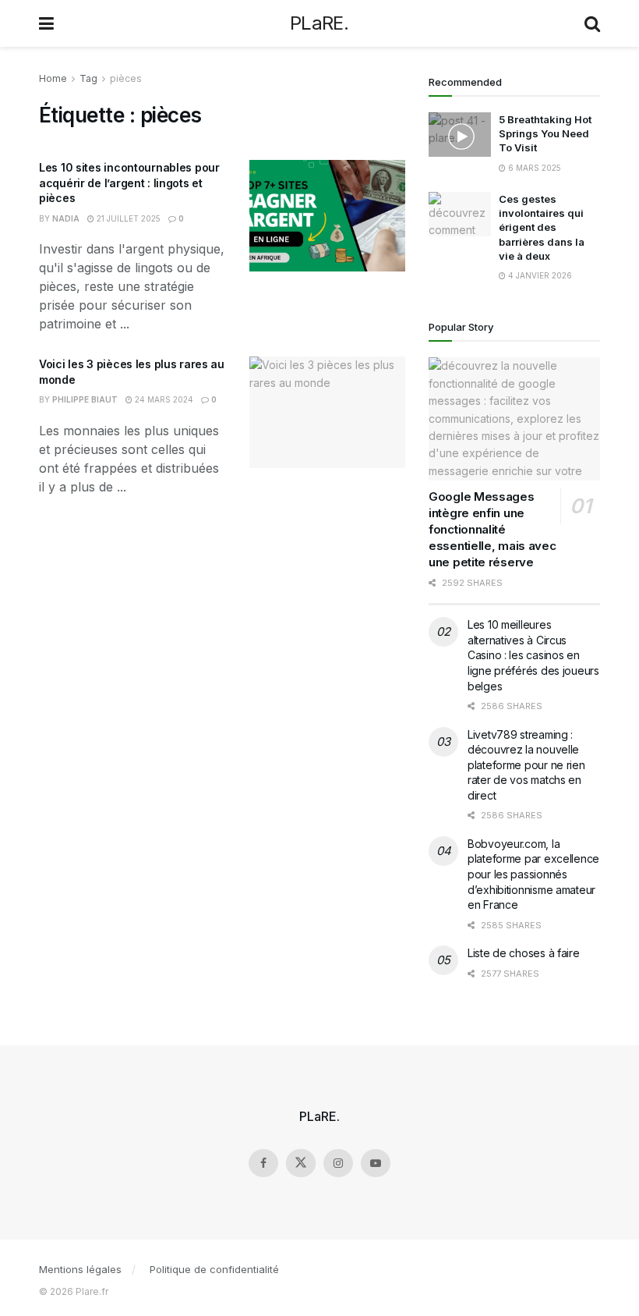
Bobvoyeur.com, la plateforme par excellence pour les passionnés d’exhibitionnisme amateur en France (533, 874)
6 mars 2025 (533, 167)
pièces (126, 78)
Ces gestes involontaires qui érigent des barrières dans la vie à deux (541, 227)
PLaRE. (319, 23)
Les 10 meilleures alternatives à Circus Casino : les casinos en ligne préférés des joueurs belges (533, 655)
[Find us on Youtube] (375, 1163)
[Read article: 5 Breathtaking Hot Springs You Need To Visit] (460, 134)
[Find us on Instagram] (338, 1163)
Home (53, 78)
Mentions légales (80, 1269)
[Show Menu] (46, 23)
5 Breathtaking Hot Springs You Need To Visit (545, 133)
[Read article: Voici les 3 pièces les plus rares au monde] (327, 412)
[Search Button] (592, 23)
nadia (65, 218)
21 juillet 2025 (127, 218)
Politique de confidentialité (214, 1269)
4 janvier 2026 (539, 275)
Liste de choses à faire (524, 953)
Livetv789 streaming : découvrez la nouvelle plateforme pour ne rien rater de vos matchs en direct (526, 765)
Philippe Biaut (85, 399)
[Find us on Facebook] (263, 1163)
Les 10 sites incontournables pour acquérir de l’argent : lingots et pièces (129, 182)
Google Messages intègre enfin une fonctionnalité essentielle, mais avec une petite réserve (492, 529)
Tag (88, 78)
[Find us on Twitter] (301, 1163)
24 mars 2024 (162, 399)
